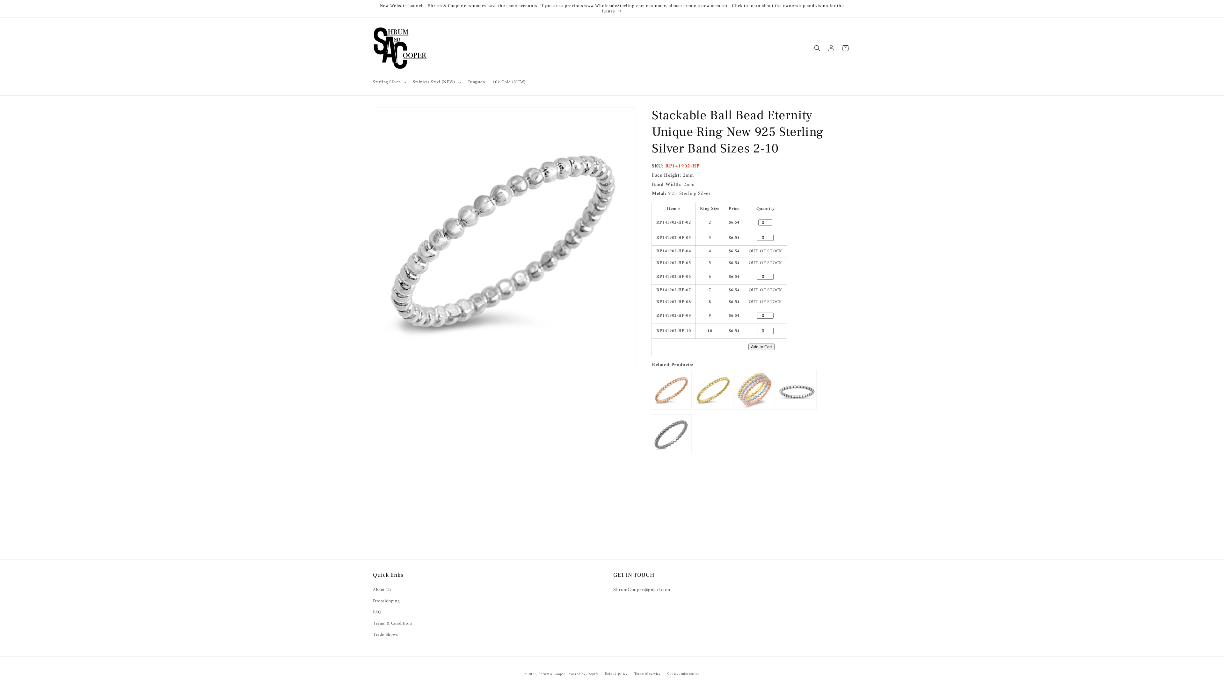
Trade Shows (385, 635)
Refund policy (616, 674)
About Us (382, 590)
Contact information (683, 674)
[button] (389, 82)
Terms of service (647, 674)
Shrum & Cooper (552, 674)
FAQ (377, 612)
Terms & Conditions (392, 623)
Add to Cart (761, 346)
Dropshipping (386, 601)
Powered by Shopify (582, 674)
